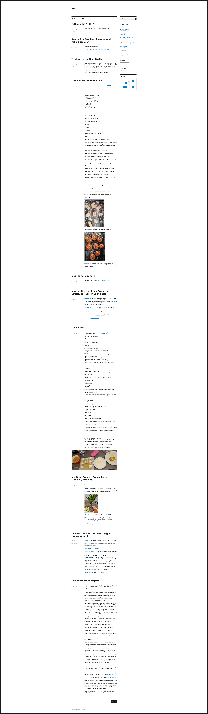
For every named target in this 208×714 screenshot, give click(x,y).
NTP (103, 28)
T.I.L (73, 8)
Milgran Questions (88, 514)
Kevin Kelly (97, 548)
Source (96, 46)
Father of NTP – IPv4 (83, 24)
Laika (104, 680)
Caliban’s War (123, 34)
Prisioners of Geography (85, 580)
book (90, 63)
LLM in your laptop (95, 317)
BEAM (110, 540)
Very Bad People (124, 46)
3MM (95, 514)
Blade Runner (92, 66)
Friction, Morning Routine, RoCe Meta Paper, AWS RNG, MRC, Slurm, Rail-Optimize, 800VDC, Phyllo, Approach (127, 53)
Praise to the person (105, 280)
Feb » (133, 90)
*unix (72, 543)
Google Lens (87, 487)
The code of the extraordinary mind (127, 37)
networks (73, 31)
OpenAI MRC (123, 32)
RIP (111, 28)
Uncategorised (74, 49)
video (102, 333)
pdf (94, 557)
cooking (73, 87)
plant (88, 491)
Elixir (105, 540)
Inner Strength (87, 307)
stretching (98, 314)
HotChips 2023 (87, 551)
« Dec (123, 90)
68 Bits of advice (88, 548)
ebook (92, 585)
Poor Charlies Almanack (125, 29)
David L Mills (95, 28)
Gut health (86, 311)
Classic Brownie (124, 40)
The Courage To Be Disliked (126, 49)
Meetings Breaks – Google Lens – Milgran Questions (90, 478)
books (112, 67)
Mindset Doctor (87, 298)
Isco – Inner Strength (83, 276)
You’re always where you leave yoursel (101, 49)
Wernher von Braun (110, 674)
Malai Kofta (78, 327)
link (101, 484)
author (109, 67)
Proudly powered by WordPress (79, 709)
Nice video (109, 84)
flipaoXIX (73, 28)
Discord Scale (87, 540)
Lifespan (122, 26)
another (102, 314)
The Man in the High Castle (87, 59)
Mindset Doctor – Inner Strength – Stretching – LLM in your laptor (91, 292)
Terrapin (86, 572)
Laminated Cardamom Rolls (87, 80)
